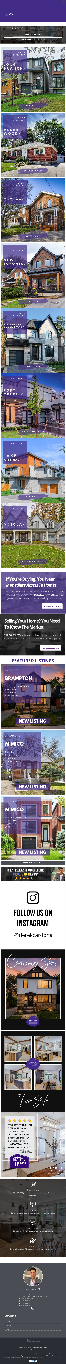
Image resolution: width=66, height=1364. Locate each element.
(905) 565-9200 (25, 1303)
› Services (8, 1326)
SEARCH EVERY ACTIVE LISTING (33, 39)
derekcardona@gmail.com (28, 1298)
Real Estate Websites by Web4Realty (29, 1347)
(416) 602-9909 (25, 1301)
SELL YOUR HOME (33, 34)
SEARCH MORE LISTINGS (33, 862)
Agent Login (43, 1347)
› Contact (7, 1321)
